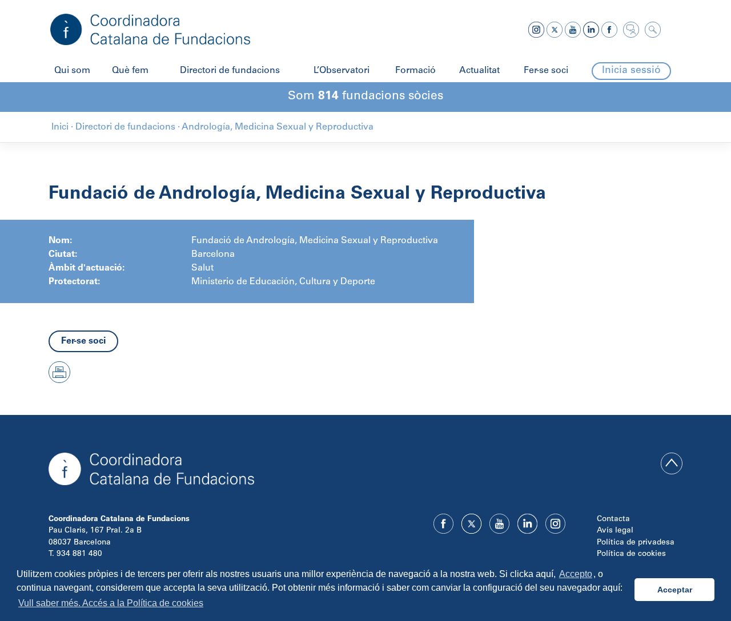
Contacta (613, 519)
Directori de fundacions (230, 70)
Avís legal (615, 531)
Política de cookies (631, 554)
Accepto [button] (575, 574)
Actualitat (479, 70)
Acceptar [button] (674, 589)
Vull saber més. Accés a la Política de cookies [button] (110, 603)
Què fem (130, 70)
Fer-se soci (546, 70)
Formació (415, 70)
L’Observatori (341, 70)
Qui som (72, 70)
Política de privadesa (635, 543)
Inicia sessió (631, 71)
